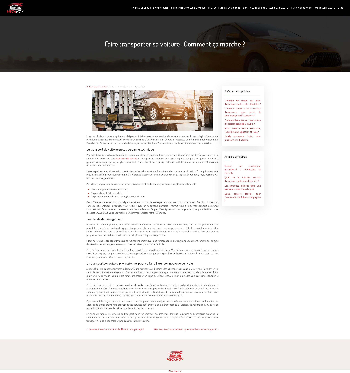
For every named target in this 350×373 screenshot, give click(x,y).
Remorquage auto (301, 8)
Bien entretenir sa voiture (224, 8)
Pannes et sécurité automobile (150, 8)
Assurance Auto (278, 8)
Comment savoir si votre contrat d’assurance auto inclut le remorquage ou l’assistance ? (242, 112)
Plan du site (175, 371)
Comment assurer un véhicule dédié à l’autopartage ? (116, 329)
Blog (340, 8)
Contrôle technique (255, 8)
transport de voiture (126, 158)
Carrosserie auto (324, 8)
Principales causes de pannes (188, 8)
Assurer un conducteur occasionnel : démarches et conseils (242, 170)
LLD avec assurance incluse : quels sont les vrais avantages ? (185, 329)
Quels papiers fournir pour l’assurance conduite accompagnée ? (242, 197)
